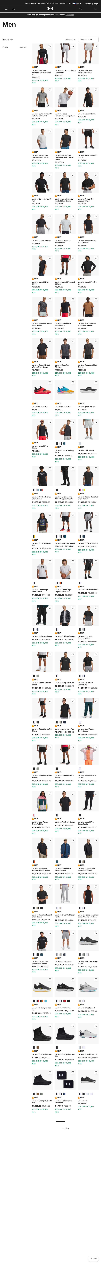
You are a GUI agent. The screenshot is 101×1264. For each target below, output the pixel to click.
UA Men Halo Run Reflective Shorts (85, 71)
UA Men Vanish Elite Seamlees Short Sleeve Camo (64, 157)
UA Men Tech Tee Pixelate (62, 366)
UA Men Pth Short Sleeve (65, 822)
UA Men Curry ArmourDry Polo (42, 200)
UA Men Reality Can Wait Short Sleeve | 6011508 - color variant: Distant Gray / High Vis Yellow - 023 (83, 490)
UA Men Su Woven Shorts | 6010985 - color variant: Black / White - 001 (80, 583)
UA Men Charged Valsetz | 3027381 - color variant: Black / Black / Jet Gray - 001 (34, 1047)
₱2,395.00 (82, 245)
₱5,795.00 (36, 119)
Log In (96, 4)
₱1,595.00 (59, 370)
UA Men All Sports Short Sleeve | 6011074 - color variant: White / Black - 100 (83, 1140)
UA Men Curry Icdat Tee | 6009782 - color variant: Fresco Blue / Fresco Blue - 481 (60, 1186)
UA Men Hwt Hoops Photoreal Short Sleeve (41, 869)
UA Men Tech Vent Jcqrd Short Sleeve (42, 916)
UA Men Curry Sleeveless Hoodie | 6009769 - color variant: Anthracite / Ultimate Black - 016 (34, 1231)
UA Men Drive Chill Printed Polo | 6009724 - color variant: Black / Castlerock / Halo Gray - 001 (80, 676)
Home (4, 40)
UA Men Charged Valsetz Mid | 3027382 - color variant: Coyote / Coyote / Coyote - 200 (37, 1094)
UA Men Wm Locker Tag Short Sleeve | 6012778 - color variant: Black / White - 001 (34, 490)
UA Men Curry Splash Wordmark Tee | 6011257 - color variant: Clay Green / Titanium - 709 (45, 1140)
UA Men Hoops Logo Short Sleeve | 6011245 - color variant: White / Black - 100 (34, 583)
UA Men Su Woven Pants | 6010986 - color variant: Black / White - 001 (34, 629)
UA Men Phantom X (63, 1008)
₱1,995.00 (82, 370)
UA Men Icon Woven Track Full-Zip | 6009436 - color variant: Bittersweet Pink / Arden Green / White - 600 (34, 815)
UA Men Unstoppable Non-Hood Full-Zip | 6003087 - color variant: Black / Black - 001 (80, 861)
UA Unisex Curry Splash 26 (41, 1009)
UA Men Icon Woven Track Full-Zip (40, 823)
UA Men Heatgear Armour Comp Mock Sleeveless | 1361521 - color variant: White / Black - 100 (83, 908)
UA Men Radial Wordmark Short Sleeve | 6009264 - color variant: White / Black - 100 (83, 1231)
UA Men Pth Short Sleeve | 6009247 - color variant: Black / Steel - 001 (57, 815)
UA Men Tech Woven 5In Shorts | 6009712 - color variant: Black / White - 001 (34, 722)
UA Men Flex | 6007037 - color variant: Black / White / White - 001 (80, 1094)
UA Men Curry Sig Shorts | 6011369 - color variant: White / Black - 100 (80, 536)
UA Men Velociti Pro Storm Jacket (63, 869)
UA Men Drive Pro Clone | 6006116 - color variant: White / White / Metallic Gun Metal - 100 (83, 1047)
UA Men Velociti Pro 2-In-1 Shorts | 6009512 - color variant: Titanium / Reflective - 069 (37, 768)
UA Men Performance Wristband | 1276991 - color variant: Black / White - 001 (57, 1094)
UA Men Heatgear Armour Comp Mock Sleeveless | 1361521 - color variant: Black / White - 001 (80, 908)
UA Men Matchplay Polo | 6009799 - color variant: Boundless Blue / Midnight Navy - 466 (64, 722)
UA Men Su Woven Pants (42, 636)
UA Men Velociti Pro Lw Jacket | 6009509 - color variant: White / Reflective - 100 (80, 768)
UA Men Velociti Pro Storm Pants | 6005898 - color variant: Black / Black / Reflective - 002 (80, 815)
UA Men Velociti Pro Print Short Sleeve (42, 324)
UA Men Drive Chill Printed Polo (85, 684)
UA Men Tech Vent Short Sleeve (87, 366)
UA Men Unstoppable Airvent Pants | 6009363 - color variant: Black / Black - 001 (57, 1231)
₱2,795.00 (82, 1198)
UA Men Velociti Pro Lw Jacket (87, 776)
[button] (80, 9)
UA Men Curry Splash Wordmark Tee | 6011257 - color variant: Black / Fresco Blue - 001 (34, 1140)
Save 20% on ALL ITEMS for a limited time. (50, 3)
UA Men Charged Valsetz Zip (65, 1055)
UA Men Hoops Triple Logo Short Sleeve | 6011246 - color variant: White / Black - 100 (57, 583)
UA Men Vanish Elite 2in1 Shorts (87, 156)
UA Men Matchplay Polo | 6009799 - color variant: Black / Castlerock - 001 (57, 722)
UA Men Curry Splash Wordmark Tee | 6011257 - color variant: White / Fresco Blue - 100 (37, 1140)
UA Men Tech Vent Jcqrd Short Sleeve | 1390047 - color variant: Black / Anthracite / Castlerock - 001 (34, 908)
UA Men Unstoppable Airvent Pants (63, 1240)
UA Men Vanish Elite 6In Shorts (41, 684)
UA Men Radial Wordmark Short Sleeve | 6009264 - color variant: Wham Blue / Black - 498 (87, 1231)
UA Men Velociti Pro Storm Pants (86, 823)
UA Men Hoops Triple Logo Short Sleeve (63, 591)
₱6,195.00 (36, 409)
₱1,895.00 (36, 77)
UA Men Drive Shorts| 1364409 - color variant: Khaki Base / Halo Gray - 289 (60, 954)
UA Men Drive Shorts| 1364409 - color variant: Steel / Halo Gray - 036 (57, 954)
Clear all (23, 47)
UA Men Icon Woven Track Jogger (86, 730)
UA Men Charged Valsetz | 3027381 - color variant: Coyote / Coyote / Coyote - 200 (37, 1047)
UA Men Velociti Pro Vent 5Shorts (65, 283)
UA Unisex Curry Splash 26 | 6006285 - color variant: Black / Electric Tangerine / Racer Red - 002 (37, 1001)
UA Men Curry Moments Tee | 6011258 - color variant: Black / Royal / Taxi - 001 (34, 536)
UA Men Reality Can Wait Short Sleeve (88, 498)
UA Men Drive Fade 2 (86, 1008)
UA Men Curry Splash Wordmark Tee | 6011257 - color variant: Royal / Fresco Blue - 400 (41, 1140)
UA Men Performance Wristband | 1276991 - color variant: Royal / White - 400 (64, 1094)
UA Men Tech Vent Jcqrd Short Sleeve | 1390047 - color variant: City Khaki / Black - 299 (37, 908)
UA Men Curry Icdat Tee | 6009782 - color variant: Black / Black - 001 (57, 1186)
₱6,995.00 (59, 1243)
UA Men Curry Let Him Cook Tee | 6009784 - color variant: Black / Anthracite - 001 (34, 1186)
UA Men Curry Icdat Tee (64, 1193)
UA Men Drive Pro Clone (87, 1054)
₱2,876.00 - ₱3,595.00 (64, 732)
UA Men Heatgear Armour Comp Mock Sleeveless (88, 916)
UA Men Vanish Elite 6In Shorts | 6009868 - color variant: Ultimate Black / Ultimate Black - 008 (34, 676)
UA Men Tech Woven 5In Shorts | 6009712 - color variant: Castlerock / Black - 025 (37, 722)
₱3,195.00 (59, 287)
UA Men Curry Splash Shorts (86, 1194)
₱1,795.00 (82, 1152)
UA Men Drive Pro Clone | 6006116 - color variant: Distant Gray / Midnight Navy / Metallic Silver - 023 (80, 1047)
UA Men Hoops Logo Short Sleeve (40, 591)
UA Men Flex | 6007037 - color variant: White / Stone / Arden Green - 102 (91, 1094)
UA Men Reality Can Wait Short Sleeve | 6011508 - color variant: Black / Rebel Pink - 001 (80, 490)
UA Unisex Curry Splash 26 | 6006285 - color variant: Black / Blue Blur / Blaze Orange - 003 (41, 1001)
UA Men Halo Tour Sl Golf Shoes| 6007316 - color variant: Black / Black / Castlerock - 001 (80, 954)
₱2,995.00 (82, 328)
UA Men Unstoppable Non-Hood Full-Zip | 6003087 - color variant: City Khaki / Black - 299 (83, 861)
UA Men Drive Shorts (63, 961)
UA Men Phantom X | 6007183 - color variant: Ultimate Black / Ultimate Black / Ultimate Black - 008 (68, 1001)
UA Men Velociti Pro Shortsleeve (63, 324)
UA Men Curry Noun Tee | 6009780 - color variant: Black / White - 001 (57, 676)
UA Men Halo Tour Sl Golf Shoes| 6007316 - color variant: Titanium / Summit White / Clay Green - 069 (83, 954)
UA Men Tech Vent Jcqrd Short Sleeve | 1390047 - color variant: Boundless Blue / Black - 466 (41, 908)
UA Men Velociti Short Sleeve (40, 283)
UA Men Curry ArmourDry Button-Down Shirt (42, 115)
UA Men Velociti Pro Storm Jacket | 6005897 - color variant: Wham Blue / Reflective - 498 (57, 861)
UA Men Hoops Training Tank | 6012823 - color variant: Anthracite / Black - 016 (57, 443)
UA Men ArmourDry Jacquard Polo (85, 200)
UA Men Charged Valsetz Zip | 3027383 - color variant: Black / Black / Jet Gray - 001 (57, 1047)
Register (88, 4)
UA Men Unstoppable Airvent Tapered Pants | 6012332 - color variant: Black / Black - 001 (57, 490)
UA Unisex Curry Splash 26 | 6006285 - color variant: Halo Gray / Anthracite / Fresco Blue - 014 (45, 1001)
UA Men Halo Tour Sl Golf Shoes (88, 962)
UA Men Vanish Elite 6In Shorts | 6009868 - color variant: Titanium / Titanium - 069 (37, 676)
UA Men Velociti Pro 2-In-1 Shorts (42, 776)
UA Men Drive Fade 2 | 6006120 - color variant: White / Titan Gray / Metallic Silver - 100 (83, 1001)
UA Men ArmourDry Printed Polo (63, 241)
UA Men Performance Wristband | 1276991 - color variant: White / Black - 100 (60, 1094)
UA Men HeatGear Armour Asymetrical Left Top (41, 72)
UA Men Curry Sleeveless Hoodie (42, 1240)
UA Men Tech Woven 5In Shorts (41, 730)
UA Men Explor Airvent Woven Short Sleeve (41, 366)
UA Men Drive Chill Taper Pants (65, 916)
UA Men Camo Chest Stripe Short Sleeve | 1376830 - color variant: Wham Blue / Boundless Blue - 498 (41, 954)
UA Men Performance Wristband (63, 1102)
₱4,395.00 (82, 75)
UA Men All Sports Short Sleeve (87, 1148)
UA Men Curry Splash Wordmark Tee (40, 1148)
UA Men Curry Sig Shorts (88, 543)
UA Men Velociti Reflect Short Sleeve (87, 241)
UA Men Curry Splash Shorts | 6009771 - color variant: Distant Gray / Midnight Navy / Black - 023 (83, 1186)
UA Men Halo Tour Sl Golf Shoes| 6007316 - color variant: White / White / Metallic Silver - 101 (87, 954)
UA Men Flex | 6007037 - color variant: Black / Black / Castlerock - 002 (83, 1094)
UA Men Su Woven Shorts (88, 590)
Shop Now (70, 15)
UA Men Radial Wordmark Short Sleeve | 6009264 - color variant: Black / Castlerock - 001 (80, 1231)
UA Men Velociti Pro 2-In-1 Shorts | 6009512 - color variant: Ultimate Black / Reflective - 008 (34, 768)
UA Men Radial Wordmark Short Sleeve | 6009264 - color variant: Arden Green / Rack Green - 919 (91, 1231)
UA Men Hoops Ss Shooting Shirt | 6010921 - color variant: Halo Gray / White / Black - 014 (83, 629)
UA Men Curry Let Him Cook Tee (41, 1194)
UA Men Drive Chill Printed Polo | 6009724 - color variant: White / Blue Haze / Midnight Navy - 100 (83, 676)
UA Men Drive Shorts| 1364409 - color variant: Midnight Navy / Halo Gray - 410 (64, 954)
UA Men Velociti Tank (86, 114)
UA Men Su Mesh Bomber (65, 636)
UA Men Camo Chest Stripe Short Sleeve (40, 962)
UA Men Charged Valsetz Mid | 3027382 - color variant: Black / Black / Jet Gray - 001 (34, 1094)
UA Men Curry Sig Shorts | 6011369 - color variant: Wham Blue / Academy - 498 (83, 536)
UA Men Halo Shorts (86, 450)
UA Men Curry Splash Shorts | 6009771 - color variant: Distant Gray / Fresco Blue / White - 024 (87, 1186)
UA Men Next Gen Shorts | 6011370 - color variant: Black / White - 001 (57, 536)
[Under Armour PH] (50, 9)
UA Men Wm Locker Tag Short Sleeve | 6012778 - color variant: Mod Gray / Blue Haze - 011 (37, 490)
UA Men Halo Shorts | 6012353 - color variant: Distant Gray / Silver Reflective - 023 (80, 443)
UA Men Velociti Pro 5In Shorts (64, 776)
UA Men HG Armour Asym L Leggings (65, 71)
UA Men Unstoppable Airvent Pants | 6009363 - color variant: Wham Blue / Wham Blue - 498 (60, 1231)
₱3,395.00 (36, 160)
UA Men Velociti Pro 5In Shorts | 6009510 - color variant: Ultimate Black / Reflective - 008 (57, 768)
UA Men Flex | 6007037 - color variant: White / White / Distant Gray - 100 (87, 1094)
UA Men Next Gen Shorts (65, 543)
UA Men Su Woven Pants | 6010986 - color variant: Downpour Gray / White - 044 (37, 629)
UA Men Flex (83, 1101)
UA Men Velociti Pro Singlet (40, 447)
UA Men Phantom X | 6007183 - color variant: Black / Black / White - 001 (57, 1001)
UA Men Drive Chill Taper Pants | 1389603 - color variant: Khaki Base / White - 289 (60, 908)
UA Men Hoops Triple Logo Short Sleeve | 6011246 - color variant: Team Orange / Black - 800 (60, 583)
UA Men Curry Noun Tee (64, 683)
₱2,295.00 (82, 409)
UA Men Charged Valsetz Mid (42, 1102)
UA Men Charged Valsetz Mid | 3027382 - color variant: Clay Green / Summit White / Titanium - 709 (41, 1094)
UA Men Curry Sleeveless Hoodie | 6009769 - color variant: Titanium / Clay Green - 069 (37, 1231)
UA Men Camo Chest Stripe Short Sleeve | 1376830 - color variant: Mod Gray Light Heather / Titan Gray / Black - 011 (37, 954)
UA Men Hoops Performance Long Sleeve (65, 115)
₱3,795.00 (82, 160)
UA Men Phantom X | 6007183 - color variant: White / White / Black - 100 (60, 1001)
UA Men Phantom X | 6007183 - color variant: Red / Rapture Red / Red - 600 (64, 1001)
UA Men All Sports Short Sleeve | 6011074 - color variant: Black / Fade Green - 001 (80, 1140)
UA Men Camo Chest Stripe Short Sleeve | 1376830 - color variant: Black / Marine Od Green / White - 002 (34, 954)
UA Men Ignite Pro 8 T (86, 407)
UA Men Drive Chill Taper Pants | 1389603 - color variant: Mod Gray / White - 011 (57, 908)
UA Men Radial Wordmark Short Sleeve (88, 1240)
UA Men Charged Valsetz (42, 1054)
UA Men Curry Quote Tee (65, 1147)
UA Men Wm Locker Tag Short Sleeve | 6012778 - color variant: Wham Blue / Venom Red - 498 (41, 490)
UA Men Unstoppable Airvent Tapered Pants (64, 498)
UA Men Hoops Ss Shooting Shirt (85, 637)
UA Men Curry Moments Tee (41, 544)
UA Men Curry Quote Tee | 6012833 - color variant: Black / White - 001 (57, 1140)
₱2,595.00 (59, 119)
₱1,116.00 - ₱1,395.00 (40, 966)
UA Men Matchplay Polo (64, 729)
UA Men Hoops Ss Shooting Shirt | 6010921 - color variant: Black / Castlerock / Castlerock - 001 (80, 629)
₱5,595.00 (36, 204)
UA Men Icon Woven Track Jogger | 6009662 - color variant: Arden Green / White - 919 (80, 722)
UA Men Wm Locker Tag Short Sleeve (41, 498)
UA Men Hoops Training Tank (64, 451)
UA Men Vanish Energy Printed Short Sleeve (64, 200)
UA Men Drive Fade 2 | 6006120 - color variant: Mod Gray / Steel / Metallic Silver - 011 (80, 1001)
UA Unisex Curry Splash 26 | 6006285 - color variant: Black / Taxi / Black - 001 (34, 1001)
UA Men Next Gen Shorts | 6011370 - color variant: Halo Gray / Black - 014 (60, 536)
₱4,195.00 (82, 287)
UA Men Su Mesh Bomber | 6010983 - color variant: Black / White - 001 (57, 629)
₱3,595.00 (36, 328)
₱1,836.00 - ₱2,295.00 (64, 546)
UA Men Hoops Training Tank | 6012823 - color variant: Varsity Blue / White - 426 (64, 443)
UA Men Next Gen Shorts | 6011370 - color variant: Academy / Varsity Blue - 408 (64, 536)
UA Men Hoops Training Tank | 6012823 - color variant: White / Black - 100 (60, 443)
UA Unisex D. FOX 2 (39, 407)
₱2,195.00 (82, 117)
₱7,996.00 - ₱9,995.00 (64, 1011)
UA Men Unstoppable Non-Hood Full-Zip (86, 869)
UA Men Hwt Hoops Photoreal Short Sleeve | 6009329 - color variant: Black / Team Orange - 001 (34, 861)
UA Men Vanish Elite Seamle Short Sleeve (40, 156)
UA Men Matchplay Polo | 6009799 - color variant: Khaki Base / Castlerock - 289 (60, 722)
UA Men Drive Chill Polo (41, 240)
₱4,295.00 (82, 1103)
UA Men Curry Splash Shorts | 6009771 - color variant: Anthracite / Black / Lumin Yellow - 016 (80, 1186)
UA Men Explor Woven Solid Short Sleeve (87, 324)
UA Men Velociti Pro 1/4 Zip (87, 283)
